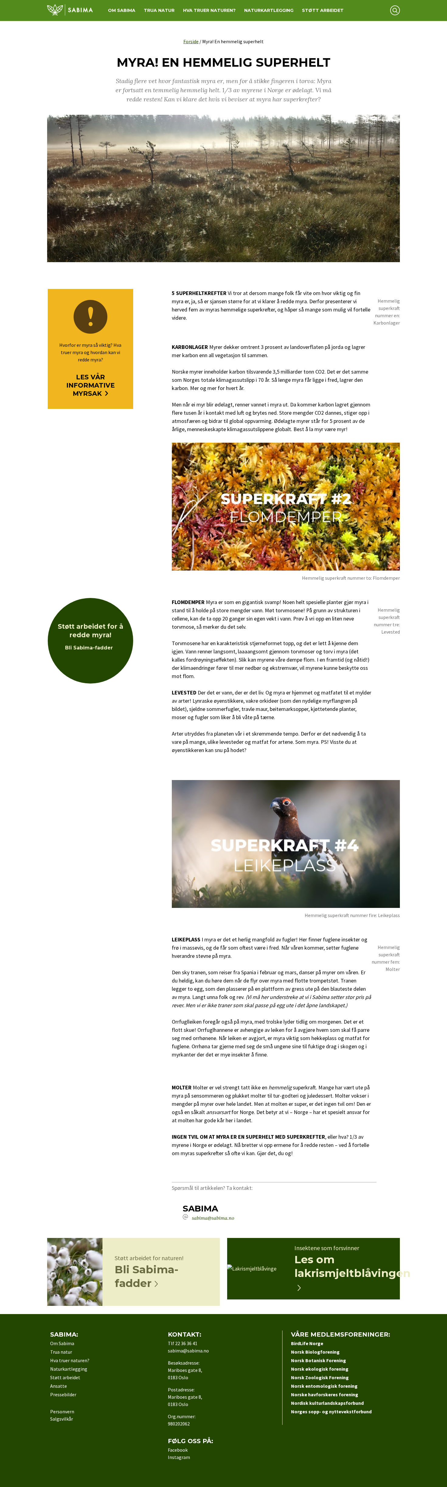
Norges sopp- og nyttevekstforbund (331, 1411)
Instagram (179, 1457)
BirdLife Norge (307, 1343)
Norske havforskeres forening (324, 1394)
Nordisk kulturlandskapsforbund (327, 1403)
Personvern (62, 1411)
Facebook (178, 1450)
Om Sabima (121, 10)
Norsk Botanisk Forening (318, 1360)
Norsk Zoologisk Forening (320, 1377)
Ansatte (58, 1386)
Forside (191, 41)
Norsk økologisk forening (319, 1369)
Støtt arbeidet (323, 10)
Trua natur (159, 10)
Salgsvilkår (61, 1419)
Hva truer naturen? (209, 10)
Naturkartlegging (268, 10)
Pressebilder (63, 1394)
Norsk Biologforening (315, 1352)
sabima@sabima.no (213, 1218)
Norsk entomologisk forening (324, 1386)
